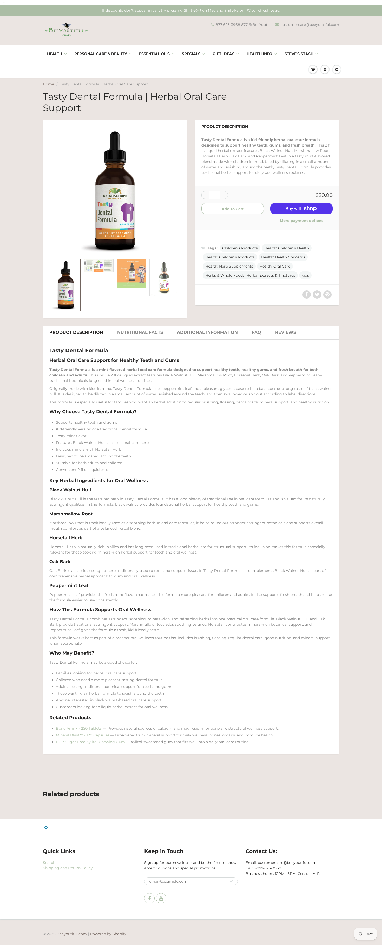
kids (305, 275)
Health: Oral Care (275, 266)
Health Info (259, 53)
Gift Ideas (223, 53)
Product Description (76, 332)
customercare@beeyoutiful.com (309, 24)
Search (49, 862)
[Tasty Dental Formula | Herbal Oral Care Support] (115, 190)
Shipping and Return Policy (68, 868)
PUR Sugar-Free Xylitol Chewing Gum (90, 742)
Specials (191, 53)
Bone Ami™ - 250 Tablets (79, 728)
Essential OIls (154, 53)
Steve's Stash (299, 53)
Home (48, 84)
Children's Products (240, 248)
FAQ (256, 332)
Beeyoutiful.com (72, 933)
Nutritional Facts (140, 332)
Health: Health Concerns (283, 257)
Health (54, 53)
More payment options (301, 220)
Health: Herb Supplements (229, 266)
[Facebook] (149, 898)
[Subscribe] (231, 881)
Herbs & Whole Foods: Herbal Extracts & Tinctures (250, 275)
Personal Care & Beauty (100, 53)
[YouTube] (161, 898)
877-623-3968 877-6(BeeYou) (241, 24)
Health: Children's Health (286, 248)
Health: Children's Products (230, 257)
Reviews (285, 332)
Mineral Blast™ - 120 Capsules (82, 735)
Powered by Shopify (108, 933)
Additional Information (207, 332)
